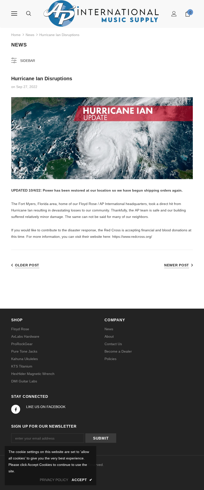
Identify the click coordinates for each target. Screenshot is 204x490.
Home (16, 35)
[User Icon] (174, 13)
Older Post (27, 265)
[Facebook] (15, 409)
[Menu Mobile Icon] (14, 14)
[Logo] (102, 13)
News (30, 35)
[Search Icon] (28, 13)
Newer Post (176, 265)
